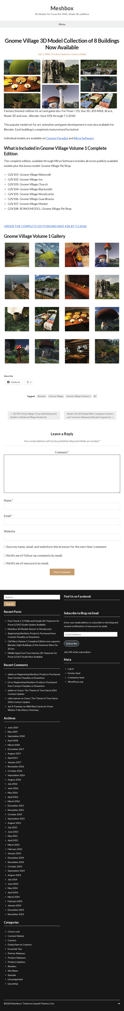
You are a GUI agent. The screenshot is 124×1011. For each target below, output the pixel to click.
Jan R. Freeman (15, 706)
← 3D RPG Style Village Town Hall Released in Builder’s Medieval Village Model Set (33, 415)
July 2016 (12, 783)
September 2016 (16, 775)
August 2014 (14, 875)
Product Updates (61, 54)
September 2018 (16, 736)
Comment (62, 452)
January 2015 (14, 853)
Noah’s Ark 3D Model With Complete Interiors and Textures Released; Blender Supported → (90, 415)
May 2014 (13, 888)
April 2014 (13, 892)
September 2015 (16, 818)
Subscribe (71, 643)
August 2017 (14, 753)
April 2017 (13, 757)
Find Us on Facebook (77, 596)
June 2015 (13, 831)
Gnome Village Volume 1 (78, 396)
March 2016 (14, 801)
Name (8, 500)
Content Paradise (57, 138)
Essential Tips (15, 949)
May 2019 (13, 731)
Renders (12, 966)
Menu (62, 24)
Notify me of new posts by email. (27, 563)
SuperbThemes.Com (43, 1003)
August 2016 (14, 779)
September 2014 (16, 870)
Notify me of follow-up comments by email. (34, 555)
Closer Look (14, 931)
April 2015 (13, 840)
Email (8, 516)
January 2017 (14, 762)
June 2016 (13, 788)
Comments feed (76, 677)
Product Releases (17, 957)
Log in (71, 668)
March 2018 (14, 744)
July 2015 (12, 827)
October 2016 (15, 770)
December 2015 (16, 805)
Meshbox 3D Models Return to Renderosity (30, 629)
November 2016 (16, 766)
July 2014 (12, 879)
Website (9, 531)
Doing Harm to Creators (20, 944)
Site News (13, 970)
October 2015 (15, 814)
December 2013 (16, 909)
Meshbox (62, 8)
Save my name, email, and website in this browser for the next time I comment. (56, 547)
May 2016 (13, 792)
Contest (12, 940)
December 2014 (16, 857)
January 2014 (14, 905)
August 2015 (14, 823)
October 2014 (15, 866)
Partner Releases (16, 953)
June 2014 (13, 883)
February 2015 (15, 849)
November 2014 (16, 862)
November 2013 (16, 914)
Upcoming (13, 983)
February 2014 (15, 901)
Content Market (16, 936)
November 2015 (16, 810)
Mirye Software (84, 138)
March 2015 (14, 844)
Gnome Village (56, 396)
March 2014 (14, 896)
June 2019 (13, 727)
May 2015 (13, 836)
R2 (95, 396)
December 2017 (16, 749)
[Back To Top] (119, 1003)
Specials (12, 975)
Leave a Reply (79, 54)
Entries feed (74, 673)
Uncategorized (15, 979)
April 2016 (13, 797)
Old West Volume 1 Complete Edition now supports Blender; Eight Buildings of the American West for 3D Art (34, 645)
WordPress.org (75, 681)
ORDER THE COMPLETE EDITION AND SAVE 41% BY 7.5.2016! (45, 226)
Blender (42, 396)
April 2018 (13, 740)
